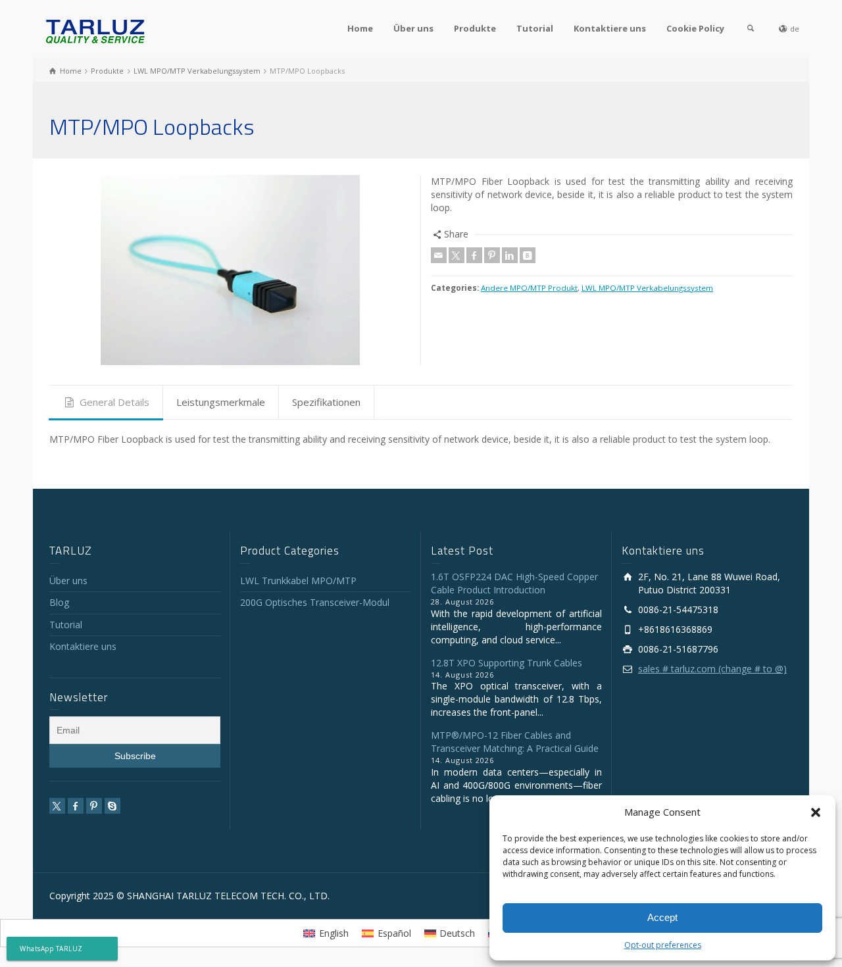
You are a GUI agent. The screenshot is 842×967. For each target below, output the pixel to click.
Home (360, 28)
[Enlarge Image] (230, 270)
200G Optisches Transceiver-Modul (314, 602)
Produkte (475, 28)
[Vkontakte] (527, 255)
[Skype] (112, 806)
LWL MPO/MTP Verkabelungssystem (647, 288)
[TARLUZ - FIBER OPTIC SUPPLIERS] (95, 30)
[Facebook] (474, 255)
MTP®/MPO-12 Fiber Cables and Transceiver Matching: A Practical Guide (515, 742)
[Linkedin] (510, 255)
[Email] (439, 255)
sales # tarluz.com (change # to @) (712, 668)
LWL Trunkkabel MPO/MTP (298, 580)
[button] (815, 812)
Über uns (413, 28)
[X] (456, 255)
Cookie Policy (695, 28)
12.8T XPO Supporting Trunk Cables (506, 663)
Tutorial (534, 28)
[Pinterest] (492, 255)
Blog (59, 602)
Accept (662, 917)
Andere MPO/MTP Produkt (529, 288)
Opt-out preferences (662, 945)
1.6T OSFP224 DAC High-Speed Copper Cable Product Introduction (514, 583)
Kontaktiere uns (610, 28)
